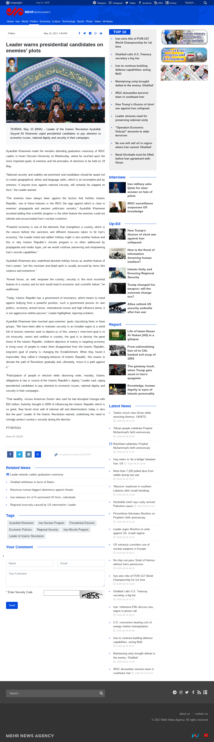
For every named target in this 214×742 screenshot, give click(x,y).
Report (115, 324)
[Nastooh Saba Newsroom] (193, 735)
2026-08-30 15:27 (126, 479)
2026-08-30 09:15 (126, 568)
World (25, 21)
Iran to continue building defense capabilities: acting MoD (133, 69)
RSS (160, 3)
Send (12, 605)
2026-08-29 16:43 (144, 673)
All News (108, 21)
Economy (45, 21)
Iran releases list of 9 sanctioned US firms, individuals (43, 497)
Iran (17, 21)
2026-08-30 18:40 (126, 436)
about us (185, 713)
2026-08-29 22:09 (126, 584)
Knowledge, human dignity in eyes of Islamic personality (141, 389)
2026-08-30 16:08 (136, 463)
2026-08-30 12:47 (146, 506)
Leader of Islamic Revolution (26, 536)
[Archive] (205, 692)
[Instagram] (180, 692)
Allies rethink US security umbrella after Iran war (139, 308)
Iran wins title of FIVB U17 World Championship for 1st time (133, 42)
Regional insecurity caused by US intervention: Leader (43, 504)
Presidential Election (82, 522)
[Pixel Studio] (204, 735)
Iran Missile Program (76, 529)
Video (97, 21)
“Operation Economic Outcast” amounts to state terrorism (132, 131)
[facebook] (193, 692)
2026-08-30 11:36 (125, 522)
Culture (56, 21)
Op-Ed (114, 224)
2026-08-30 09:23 (126, 553)
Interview (117, 177)
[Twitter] (187, 692)
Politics (34, 21)
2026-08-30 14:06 (126, 494)
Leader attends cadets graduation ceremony (36, 474)
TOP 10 (119, 32)
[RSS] (199, 692)
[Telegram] (174, 692)
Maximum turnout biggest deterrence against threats (41, 489)
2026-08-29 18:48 (126, 630)
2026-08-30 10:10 (126, 537)
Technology (68, 21)
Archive (173, 3)
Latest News (120, 406)
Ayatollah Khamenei (21, 522)
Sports (80, 21)
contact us (201, 713)
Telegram (101, 3)
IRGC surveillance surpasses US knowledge (140, 207)
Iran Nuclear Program (51, 522)
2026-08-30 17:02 (126, 452)
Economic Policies (20, 529)
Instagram (117, 3)
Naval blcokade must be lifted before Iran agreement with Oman (134, 158)
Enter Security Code (19, 592)
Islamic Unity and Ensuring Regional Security (140, 273)
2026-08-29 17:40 (126, 661)
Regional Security (47, 529)
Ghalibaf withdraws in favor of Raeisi (32, 482)
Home (10, 21)
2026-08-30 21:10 (126, 421)
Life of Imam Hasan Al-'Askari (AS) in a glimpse (141, 335)
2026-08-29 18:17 (126, 646)
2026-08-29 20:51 (126, 615)
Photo (89, 21)
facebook (147, 3)
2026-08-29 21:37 (126, 599)
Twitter (132, 3)
